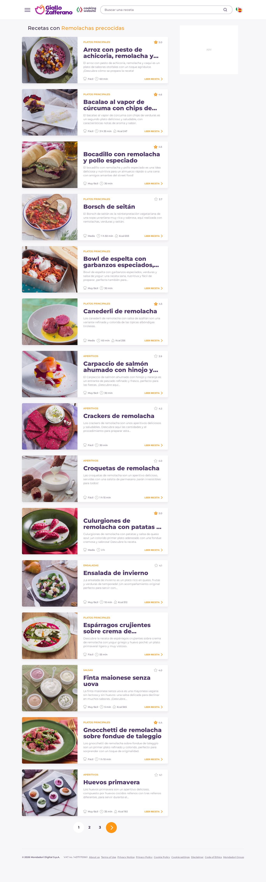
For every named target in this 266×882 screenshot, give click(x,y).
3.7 (160, 199)
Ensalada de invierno (115, 573)
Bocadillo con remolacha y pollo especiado (121, 157)
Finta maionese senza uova (117, 681)
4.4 (160, 722)
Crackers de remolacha (118, 416)
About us (94, 857)
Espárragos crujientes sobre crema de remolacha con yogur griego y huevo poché (117, 628)
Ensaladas (91, 565)
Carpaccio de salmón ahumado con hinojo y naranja (118, 367)
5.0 (160, 42)
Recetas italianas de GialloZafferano (66, 9)
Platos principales (96, 42)
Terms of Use (108, 857)
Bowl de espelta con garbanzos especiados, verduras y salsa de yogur (118, 262)
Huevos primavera (111, 782)
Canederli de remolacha (120, 311)
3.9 (160, 356)
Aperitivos (90, 356)
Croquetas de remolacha (121, 468)
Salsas (88, 670)
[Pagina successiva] (111, 827)
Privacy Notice (126, 857)
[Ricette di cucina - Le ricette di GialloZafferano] (239, 9)
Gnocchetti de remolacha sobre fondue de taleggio (122, 733)
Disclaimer (197, 857)
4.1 (160, 565)
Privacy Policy (144, 857)
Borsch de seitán (109, 207)
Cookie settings (180, 857)
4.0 (160, 460)
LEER (151, 79)
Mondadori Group (233, 857)
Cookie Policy (162, 857)
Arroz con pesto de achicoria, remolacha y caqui (118, 53)
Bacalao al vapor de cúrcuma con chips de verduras (117, 105)
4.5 (160, 303)
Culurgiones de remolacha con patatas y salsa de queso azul (121, 524)
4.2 (160, 408)
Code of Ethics (213, 857)
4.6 (160, 94)
